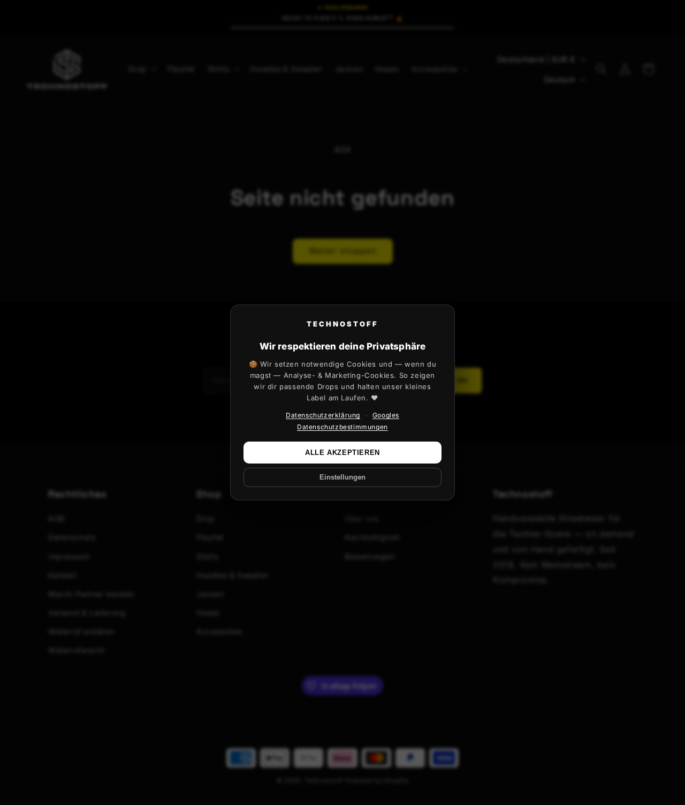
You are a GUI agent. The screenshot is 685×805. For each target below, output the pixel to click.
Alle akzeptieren (342, 453)
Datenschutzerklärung (323, 415)
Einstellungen (342, 477)
